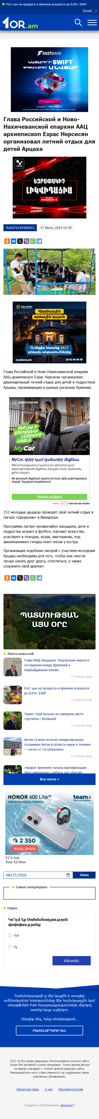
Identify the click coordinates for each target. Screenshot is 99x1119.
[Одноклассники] (7, 241)
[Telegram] (39, 241)
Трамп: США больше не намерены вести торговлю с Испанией (49, 4)
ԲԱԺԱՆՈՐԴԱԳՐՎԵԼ (49, 1030)
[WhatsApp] (33, 241)
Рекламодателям (70, 1089)
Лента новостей (20, 654)
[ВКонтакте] (13, 241)
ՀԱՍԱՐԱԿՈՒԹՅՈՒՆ (20, 228)
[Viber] (26, 241)
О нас (49, 1089)
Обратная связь (27, 1089)
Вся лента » (49, 779)
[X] (20, 241)
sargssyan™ (67, 1105)
